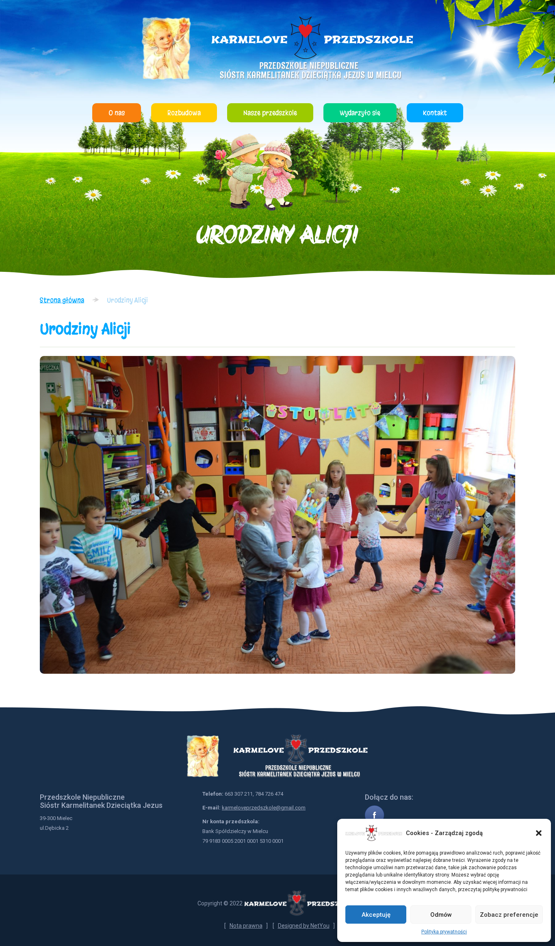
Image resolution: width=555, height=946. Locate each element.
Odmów (441, 914)
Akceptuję (376, 914)
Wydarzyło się (360, 112)
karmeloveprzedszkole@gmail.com (264, 808)
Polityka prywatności (444, 932)
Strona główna (62, 300)
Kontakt (435, 112)
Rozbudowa (184, 112)
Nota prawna (246, 925)
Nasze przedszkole (270, 112)
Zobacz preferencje (509, 914)
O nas (116, 112)
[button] (539, 833)
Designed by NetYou (304, 925)
